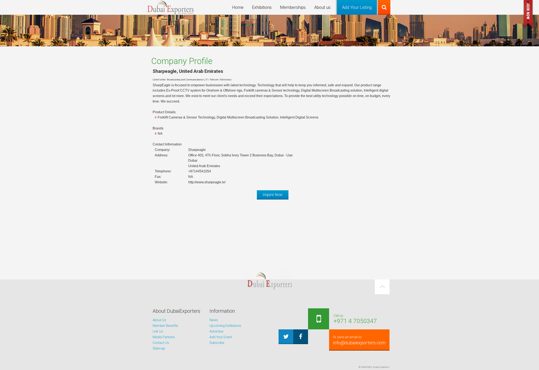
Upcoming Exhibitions (225, 326)
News (213, 320)
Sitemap (159, 348)
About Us (159, 320)
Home (238, 7)
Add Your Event (220, 337)
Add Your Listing (357, 7)
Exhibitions (262, 7)
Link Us (158, 331)
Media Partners (164, 337)
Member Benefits (165, 326)
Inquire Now (273, 194)
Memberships (293, 7)
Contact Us (161, 343)
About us (322, 7)
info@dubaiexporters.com (359, 340)
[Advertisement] (269, 232)
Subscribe (216, 343)
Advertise (216, 331)
